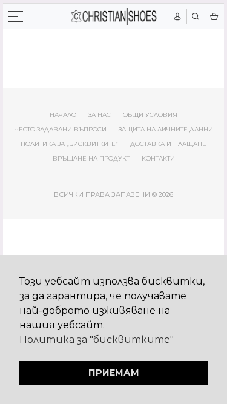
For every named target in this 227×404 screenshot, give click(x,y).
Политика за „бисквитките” (69, 144)
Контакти (158, 158)
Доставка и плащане (168, 144)
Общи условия (150, 115)
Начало (63, 115)
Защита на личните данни (166, 129)
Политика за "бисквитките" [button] (96, 339)
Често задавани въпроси (61, 129)
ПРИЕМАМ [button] (113, 372)
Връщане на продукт (91, 158)
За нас (99, 115)
